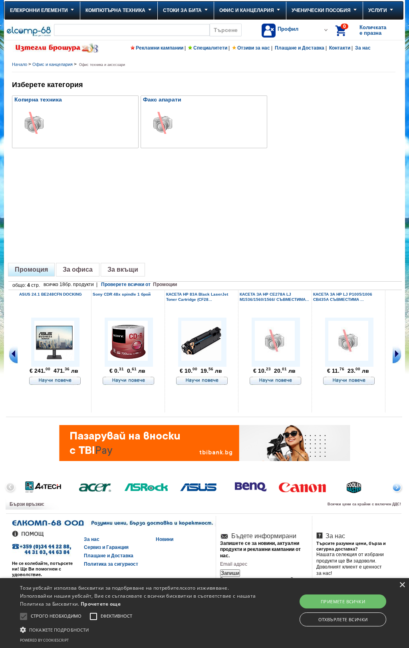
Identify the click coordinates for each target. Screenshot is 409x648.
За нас (363, 48)
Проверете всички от (139, 284)
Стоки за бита (182, 10)
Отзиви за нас (253, 48)
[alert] (204, 613)
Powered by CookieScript (44, 640)
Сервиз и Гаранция (106, 547)
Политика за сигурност (111, 564)
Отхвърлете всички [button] (343, 619)
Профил (288, 29)
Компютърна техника (115, 10)
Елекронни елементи (39, 10)
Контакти (339, 48)
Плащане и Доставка (300, 48)
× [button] (402, 585)
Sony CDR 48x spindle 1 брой (122, 294)
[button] (140, 629)
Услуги (377, 10)
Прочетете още (101, 603)
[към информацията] (55, 381)
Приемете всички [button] (343, 601)
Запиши (230, 573)
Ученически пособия (321, 10)
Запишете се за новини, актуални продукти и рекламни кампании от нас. (260, 550)
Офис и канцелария (246, 10)
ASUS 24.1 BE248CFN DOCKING (50, 294)
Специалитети (210, 48)
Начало (19, 64)
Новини (164, 539)
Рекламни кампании (160, 48)
